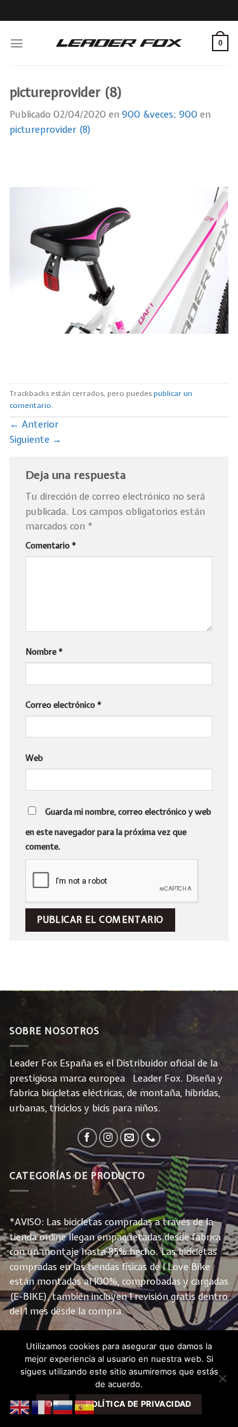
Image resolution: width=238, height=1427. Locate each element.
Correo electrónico (63, 704)
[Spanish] (85, 1406)
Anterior (34, 424)
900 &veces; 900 (159, 114)
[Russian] (63, 1406)
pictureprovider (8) (50, 129)
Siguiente (36, 439)
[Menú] (16, 43)
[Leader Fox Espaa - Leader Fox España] (119, 43)
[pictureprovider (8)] (119, 260)
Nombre (44, 651)
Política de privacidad (138, 1404)
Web (34, 757)
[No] (222, 1382)
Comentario (50, 545)
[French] (42, 1406)
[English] (20, 1406)
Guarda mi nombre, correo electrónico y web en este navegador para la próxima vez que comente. (118, 829)
